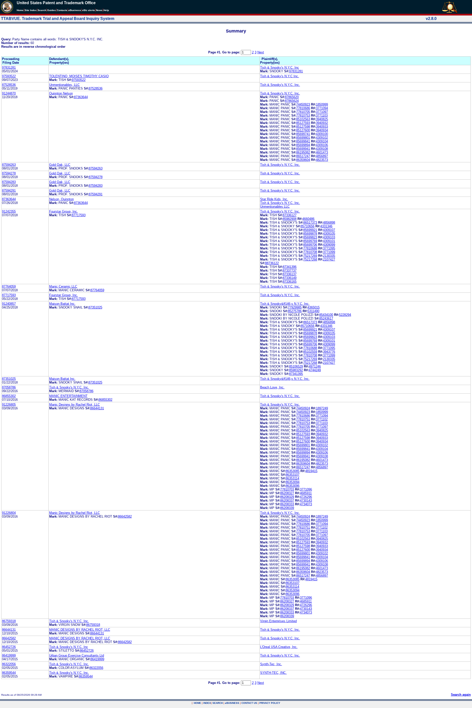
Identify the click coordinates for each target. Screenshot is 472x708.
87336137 (289, 274)
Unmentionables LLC (275, 206)
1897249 (322, 408)
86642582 (125, 516)
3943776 (329, 352)
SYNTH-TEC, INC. (273, 673)
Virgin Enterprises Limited (278, 621)
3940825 (322, 119)
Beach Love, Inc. (272, 387)
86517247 (303, 156)
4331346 (326, 226)
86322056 (9, 664)
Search (42, 10)
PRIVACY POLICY (269, 703)
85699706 (310, 244)
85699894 (303, 145)
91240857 (9, 304)
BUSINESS (232, 703)
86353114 (292, 478)
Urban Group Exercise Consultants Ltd (76, 655)
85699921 (310, 230)
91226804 (9, 513)
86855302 (9, 396)
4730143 (306, 500)
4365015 (314, 307)
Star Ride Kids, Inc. (274, 199)
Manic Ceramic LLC (63, 286)
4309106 (322, 145)
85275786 (295, 311)
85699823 (310, 237)
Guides (51, 10)
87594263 (9, 165)
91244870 (9, 93)
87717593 (79, 215)
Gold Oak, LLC (59, 165)
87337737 (289, 270)
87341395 (296, 374)
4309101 (329, 241)
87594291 (9, 190)
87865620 (292, 97)
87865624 (292, 101)
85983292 (296, 370)
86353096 (292, 486)
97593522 (9, 76)
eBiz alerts (88, 10)
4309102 (322, 137)
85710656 (307, 226)
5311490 (313, 311)
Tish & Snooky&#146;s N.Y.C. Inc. (285, 304)
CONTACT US (249, 703)
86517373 (310, 222)
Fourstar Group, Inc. (63, 211)
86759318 (9, 621)
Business (74, 10)
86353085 (292, 471)
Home (20, 10)
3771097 (322, 112)
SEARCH (217, 703)
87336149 (289, 278)
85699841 (303, 141)
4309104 (322, 141)
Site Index (31, 10)
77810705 (303, 112)
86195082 (303, 152)
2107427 (329, 259)
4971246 (315, 366)
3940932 (322, 123)
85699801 (303, 137)
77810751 (303, 419)
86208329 (287, 497)
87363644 (81, 97)
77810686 (303, 108)
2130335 (329, 256)
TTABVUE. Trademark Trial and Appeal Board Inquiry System (57, 18)
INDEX (207, 703)
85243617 (326, 318)
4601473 (322, 152)
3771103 (322, 115)
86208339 (287, 508)
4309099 (329, 244)
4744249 (315, 370)
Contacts (62, 10)
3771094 (322, 108)
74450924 (303, 408)
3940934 (322, 130)
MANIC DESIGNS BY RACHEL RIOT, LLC (79, 629)
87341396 (289, 267)
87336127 (289, 215)
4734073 (306, 504)
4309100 (322, 134)
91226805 (9, 404)
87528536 (9, 85)
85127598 (303, 126)
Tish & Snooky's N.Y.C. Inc (279, 67)
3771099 (329, 252)
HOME (197, 703)
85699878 (310, 233)
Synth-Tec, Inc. (271, 664)
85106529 (296, 366)
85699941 (303, 149)
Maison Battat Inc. (62, 304)
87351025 (95, 307)
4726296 (306, 497)
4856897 (322, 156)
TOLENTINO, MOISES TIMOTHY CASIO (79, 76)
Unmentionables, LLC (64, 85)
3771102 (322, 419)
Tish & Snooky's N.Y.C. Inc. (280, 85)
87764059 (9, 286)
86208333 (287, 504)
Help (106, 10)
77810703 (287, 489)
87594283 (9, 182)
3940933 (322, 126)
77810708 (310, 252)
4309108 (322, 149)
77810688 (310, 248)
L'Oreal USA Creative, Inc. (278, 647)
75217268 (310, 259)
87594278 (9, 173)
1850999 (322, 104)
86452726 (9, 647)
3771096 (306, 489)
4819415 (311, 471)
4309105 (329, 233)
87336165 (289, 281)
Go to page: (231, 52)
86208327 (287, 493)
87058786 (9, 387)
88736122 (272, 263)
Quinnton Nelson (61, 93)
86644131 (97, 408)
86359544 (9, 673)
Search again (461, 694)
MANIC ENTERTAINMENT (68, 396)
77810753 (303, 115)
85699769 (310, 241)
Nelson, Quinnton (61, 199)
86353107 (292, 475)
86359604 (303, 160)
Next (260, 52)
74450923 (303, 104)
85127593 (303, 123)
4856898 (329, 222)
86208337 (287, 500)
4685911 (306, 493)
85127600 (303, 130)
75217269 (310, 256)
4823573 (322, 160)
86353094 (292, 482)
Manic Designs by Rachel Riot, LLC (74, 404)
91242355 (9, 211)
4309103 (329, 237)
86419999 (9, 655)
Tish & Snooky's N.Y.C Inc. (279, 76)
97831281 (9, 67)
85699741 (303, 134)
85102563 (303, 119)
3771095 (329, 248)
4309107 (329, 230)
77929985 (295, 307)
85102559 (310, 352)
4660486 (308, 219)
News (99, 10)
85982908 (289, 219)
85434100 (326, 315)
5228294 (345, 315)
